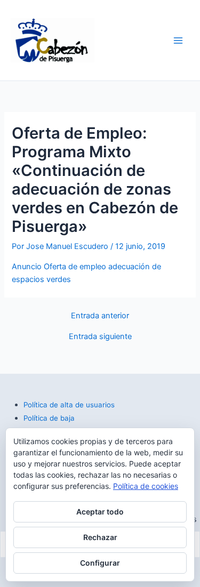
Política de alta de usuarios (69, 404)
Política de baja (49, 418)
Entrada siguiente (100, 337)
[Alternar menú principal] (178, 40)
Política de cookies (145, 485)
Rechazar (100, 537)
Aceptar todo (100, 511)
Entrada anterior (100, 316)
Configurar (100, 562)
